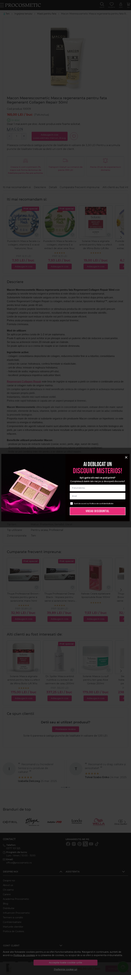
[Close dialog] (126, 457)
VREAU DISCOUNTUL (97, 511)
